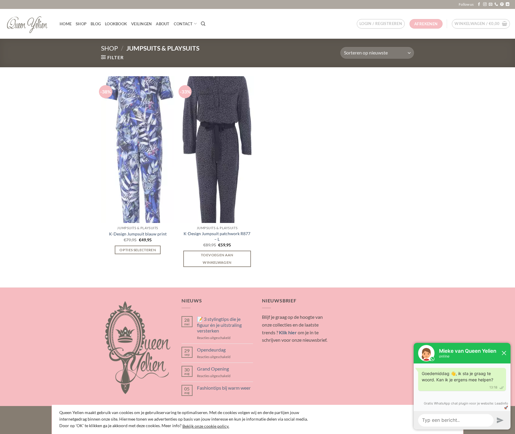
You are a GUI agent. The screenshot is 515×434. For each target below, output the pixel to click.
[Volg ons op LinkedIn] (507, 4)
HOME (66, 23)
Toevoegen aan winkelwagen (217, 258)
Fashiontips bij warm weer (224, 388)
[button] (381, 24)
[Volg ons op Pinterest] (502, 4)
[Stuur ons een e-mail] (490, 4)
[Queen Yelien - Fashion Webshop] (27, 24)
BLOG (96, 23)
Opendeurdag (211, 349)
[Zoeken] (203, 23)
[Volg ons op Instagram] (485, 4)
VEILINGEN (141, 23)
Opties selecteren (138, 250)
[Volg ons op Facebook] (479, 4)
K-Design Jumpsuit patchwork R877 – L (217, 236)
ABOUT (162, 23)
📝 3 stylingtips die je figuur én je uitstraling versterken (219, 324)
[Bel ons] (496, 4)
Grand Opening (213, 368)
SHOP (81, 23)
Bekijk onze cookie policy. (205, 426)
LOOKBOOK (116, 23)
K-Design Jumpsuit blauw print (138, 233)
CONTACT (183, 23)
